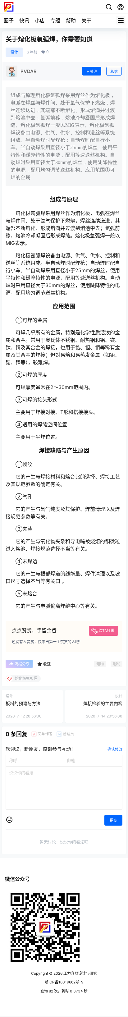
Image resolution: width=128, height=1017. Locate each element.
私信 (114, 71)
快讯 (24, 20)
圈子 (9, 20)
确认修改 (114, 749)
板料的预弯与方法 (23, 703)
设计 (14, 52)
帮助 (71, 20)
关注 (93, 71)
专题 (55, 20)
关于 (86, 20)
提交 (113, 820)
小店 (40, 20)
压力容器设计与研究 (79, 973)
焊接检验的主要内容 (102, 703)
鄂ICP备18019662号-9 (64, 982)
